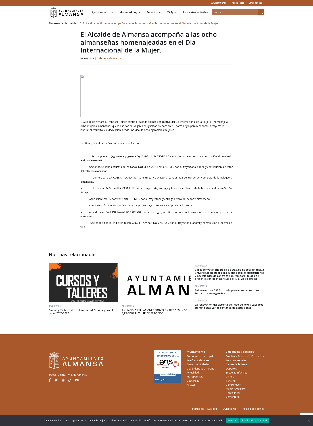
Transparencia (195, 376)
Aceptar (232, 420)
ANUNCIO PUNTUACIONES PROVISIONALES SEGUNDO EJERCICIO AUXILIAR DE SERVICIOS (154, 311)
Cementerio (233, 396)
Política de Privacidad (204, 408)
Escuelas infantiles (236, 372)
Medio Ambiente (235, 389)
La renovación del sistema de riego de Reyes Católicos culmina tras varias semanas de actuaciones (229, 306)
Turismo (231, 380)
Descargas (193, 380)
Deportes (231, 368)
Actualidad (71, 23)
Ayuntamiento (219, 2)
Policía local (237, 2)
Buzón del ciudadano (199, 364)
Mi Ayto (172, 12)
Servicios (152, 12)
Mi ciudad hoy (128, 12)
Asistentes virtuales (195, 12)
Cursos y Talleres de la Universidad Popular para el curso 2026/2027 (81, 311)
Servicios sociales (236, 360)
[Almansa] (67, 12)
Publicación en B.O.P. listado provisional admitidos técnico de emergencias (227, 291)
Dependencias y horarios (201, 368)
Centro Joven (233, 384)
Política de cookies (253, 408)
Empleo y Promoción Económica (245, 356)
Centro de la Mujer (237, 364)
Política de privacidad (254, 420)
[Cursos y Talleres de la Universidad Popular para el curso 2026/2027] (83, 282)
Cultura (230, 376)
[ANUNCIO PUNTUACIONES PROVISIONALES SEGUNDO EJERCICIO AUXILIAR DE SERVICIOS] (156, 282)
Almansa (54, 23)
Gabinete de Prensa (109, 58)
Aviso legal (229, 408)
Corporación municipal (200, 356)
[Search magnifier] (261, 12)
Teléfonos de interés (199, 360)
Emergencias (255, 2)
